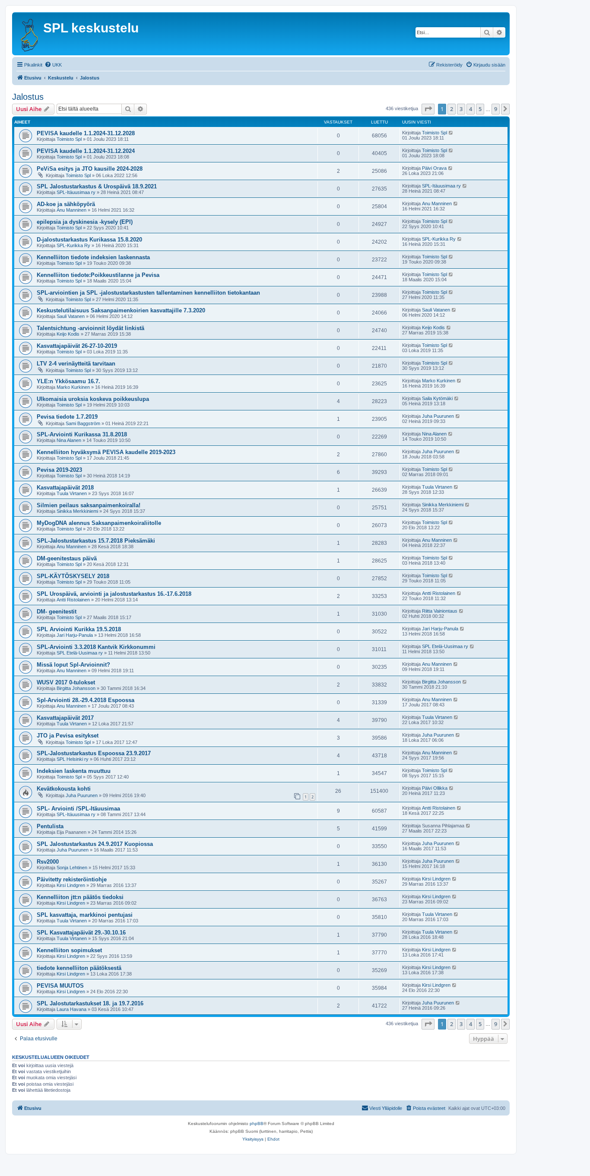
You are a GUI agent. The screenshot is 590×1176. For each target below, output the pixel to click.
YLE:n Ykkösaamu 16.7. (68, 381)
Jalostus (28, 97)
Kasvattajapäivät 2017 (65, 718)
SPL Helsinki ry (73, 759)
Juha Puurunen (438, 416)
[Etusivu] (28, 33)
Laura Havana (71, 1009)
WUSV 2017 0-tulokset (66, 682)
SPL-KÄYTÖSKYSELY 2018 (73, 576)
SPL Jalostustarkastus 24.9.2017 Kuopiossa (95, 844)
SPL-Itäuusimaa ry (76, 192)
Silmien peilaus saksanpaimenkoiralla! (88, 505)
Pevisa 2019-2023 (59, 470)
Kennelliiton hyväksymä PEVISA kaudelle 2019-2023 (106, 452)
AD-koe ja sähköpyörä (66, 204)
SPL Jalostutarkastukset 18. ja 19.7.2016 (90, 1003)
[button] (428, 109)
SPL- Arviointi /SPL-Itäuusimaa (78, 808)
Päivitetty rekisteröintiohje (72, 879)
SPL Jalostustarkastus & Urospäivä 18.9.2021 (97, 186)
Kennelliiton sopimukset (69, 950)
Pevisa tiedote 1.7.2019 (67, 416)
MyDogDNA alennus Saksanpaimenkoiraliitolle (99, 523)
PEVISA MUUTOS (60, 985)
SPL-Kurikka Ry (73, 245)
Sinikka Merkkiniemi (77, 511)
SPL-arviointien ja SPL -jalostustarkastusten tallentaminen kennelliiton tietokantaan (148, 292)
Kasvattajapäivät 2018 (65, 487)
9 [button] (495, 109)
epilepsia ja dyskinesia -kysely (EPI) (85, 222)
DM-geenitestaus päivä (67, 558)
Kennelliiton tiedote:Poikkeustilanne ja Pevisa (98, 275)
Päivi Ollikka (434, 788)
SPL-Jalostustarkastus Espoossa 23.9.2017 (94, 753)
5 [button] (480, 109)
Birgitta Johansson (76, 688)
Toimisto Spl (69, 139)
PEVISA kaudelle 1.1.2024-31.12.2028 (86, 133)
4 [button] (470, 109)
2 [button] (451, 109)
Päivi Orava (434, 168)
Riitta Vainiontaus (439, 610)
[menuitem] (53, 65)
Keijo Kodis (68, 334)
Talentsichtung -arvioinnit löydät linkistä (90, 328)
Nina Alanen (69, 440)
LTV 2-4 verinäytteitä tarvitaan (76, 363)
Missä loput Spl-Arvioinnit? (73, 664)
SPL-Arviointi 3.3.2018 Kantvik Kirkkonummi (96, 647)
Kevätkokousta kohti (64, 788)
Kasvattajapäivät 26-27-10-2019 (77, 346)
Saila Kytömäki (437, 398)
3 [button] (461, 109)
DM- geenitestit (56, 611)
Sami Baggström (83, 423)
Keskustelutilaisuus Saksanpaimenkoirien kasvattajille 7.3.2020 (121, 310)
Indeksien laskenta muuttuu (74, 771)
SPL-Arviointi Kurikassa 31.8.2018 (82, 434)
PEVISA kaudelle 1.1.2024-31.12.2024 (86, 151)
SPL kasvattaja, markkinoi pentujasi (85, 915)
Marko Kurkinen (73, 387)
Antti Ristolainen (73, 599)
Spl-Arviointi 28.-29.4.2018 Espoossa (85, 700)
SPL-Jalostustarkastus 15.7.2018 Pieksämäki (96, 540)
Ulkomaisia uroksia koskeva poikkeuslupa (93, 399)
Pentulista (50, 826)
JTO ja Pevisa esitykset (67, 735)
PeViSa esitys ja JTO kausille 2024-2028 (90, 168)
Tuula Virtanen (72, 493)
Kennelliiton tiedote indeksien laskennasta (93, 257)
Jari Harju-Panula (75, 635)
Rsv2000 (48, 861)
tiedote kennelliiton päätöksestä (79, 968)
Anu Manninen (71, 210)
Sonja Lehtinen (72, 867)
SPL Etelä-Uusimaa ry (80, 652)
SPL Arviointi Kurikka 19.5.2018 (79, 629)
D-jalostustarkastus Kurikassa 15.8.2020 (89, 239)
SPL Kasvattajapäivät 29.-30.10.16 (81, 932)
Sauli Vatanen (71, 316)
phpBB (256, 1123)
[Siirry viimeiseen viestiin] (451, 132)
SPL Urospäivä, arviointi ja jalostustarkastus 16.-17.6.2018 (114, 594)
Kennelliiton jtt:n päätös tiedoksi (80, 897)
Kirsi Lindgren (71, 885)
